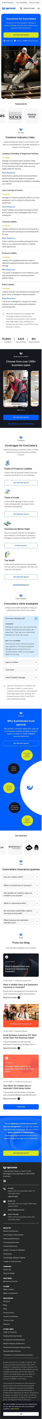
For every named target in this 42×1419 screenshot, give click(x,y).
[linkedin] (5, 1181)
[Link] (9, 8)
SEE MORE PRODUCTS (21, 585)
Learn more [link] (14, 1409)
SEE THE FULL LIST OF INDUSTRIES (21, 423)
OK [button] (21, 1414)
